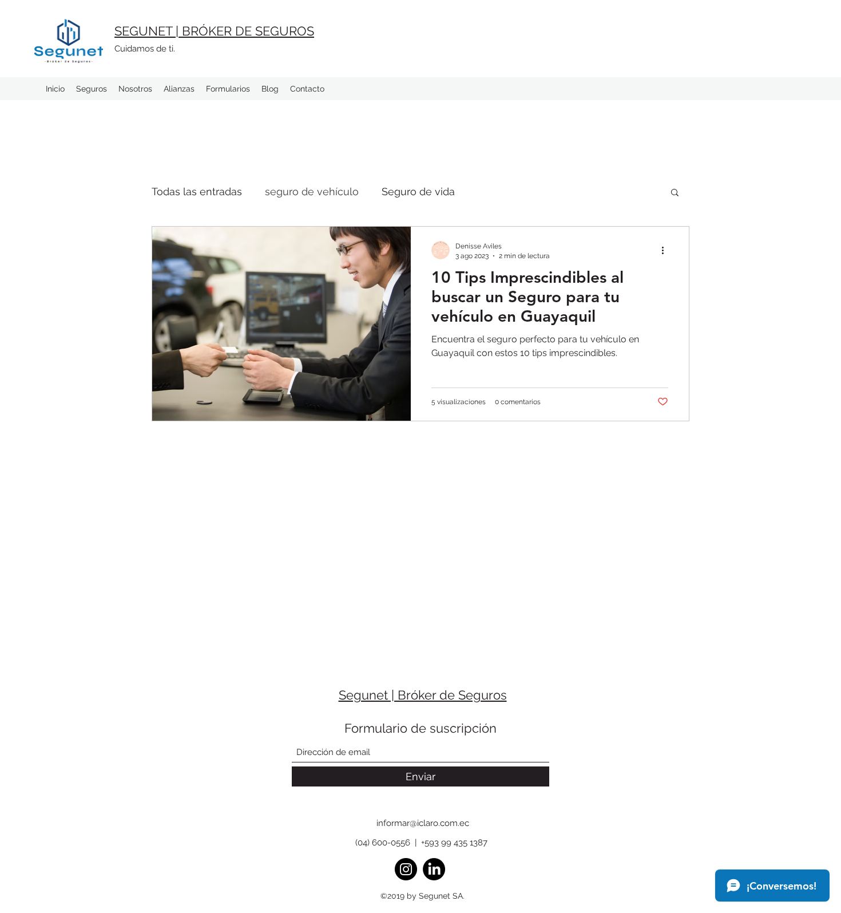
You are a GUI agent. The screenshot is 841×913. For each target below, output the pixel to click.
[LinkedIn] (434, 869)
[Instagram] (406, 869)
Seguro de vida (418, 191)
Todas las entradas (197, 191)
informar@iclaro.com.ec (422, 823)
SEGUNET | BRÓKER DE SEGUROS (214, 30)
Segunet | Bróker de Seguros (423, 694)
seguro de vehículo (312, 191)
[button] (674, 193)
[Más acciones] (666, 250)
